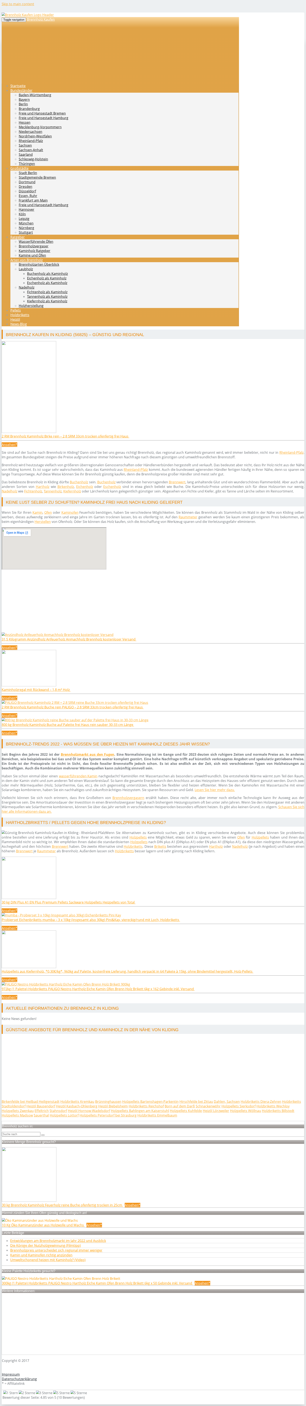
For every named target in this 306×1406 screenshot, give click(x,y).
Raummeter (188, 517)
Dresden (25, 186)
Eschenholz (112, 486)
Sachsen (25, 145)
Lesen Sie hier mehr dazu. (215, 790)
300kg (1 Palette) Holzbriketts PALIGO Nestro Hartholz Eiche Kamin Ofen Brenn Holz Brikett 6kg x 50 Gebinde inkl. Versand (97, 1283)
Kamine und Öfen (32, 255)
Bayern (24, 99)
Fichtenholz (33, 491)
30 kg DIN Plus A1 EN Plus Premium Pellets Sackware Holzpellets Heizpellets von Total (69, 902)
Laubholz (26, 269)
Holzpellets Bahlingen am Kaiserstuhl (140, 1110)
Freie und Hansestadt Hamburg (43, 118)
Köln (22, 214)
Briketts (160, 846)
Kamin (37, 512)
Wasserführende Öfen (36, 241)
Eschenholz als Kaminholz (47, 282)
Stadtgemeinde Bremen (37, 177)
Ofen (48, 512)
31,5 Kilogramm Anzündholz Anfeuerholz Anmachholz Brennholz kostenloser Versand (69, 639)
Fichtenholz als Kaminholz (47, 292)
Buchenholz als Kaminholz (47, 273)
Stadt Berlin (28, 173)
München (26, 223)
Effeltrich (42, 1110)
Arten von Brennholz (26, 260)
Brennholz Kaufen (41, 19)
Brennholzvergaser (34, 246)
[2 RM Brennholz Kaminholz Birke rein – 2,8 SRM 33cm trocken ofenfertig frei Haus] (29, 431)
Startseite (18, 86)
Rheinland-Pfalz (31, 140)
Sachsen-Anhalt (31, 150)
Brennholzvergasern (128, 797)
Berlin (23, 104)
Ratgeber (17, 237)
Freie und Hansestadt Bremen (42, 113)
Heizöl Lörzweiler (216, 1110)
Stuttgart (26, 232)
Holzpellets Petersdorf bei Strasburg (108, 1115)
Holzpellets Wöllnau (245, 1110)
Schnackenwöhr (208, 1106)
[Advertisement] (126, 603)
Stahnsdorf (58, 1110)
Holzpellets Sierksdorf (238, 1106)
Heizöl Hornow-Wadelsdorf (89, 1110)
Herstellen (43, 521)
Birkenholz (65, 486)
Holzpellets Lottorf (64, 1115)
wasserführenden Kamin (78, 776)
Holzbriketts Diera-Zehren (261, 1101)
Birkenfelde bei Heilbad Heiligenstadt (31, 1101)
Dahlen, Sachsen (227, 1101)
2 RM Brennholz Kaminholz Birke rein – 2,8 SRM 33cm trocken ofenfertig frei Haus (65, 436)
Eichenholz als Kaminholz (46, 278)
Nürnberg (26, 228)
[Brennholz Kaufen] (28, 14)
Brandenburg (29, 108)
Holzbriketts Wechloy (273, 1106)
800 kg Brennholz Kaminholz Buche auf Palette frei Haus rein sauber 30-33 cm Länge (68, 724)
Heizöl (15, 319)
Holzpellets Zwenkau (18, 1110)
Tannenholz (53, 491)
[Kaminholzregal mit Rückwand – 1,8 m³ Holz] (29, 685)
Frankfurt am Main (33, 200)
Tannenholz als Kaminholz (47, 296)
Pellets (15, 310)
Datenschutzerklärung (19, 1379)
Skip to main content (18, 4)
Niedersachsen (30, 131)
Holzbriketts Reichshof (146, 1106)
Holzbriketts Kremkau (77, 1101)
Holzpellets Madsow (17, 1115)
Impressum (11, 1374)
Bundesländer (21, 90)
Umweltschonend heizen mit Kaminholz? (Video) (48, 1260)
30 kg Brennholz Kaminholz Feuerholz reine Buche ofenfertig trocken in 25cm (62, 1205)
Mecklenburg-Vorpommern (40, 127)
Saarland (26, 154)
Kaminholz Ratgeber (34, 250)
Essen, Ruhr (28, 195)
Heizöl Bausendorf (40, 1106)
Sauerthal (41, 1115)
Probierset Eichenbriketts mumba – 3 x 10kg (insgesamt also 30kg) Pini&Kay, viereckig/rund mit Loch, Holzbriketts (91, 919)
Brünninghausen (108, 1101)
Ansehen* (9, 444)
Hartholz (42, 486)
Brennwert (177, 482)
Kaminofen (69, 512)
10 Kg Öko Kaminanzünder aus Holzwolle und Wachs (43, 1225)
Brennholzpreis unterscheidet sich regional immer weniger (56, 1250)
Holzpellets (138, 837)
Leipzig (24, 218)
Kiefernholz (72, 491)
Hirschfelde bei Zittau (196, 1101)
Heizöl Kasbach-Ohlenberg (76, 1106)
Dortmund (27, 182)
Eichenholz (84, 486)
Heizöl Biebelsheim (113, 1106)
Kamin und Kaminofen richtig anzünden (41, 1255)
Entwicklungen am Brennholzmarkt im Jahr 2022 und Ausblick (58, 1240)
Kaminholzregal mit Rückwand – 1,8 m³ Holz (36, 689)
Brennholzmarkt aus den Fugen (87, 754)
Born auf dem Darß (180, 1106)
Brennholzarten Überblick (39, 264)
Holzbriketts (19, 315)
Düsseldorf (27, 191)
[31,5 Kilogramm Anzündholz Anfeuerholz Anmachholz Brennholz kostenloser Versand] (57, 634)
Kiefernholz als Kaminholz (47, 301)
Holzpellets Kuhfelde (186, 1110)
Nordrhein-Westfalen (35, 136)
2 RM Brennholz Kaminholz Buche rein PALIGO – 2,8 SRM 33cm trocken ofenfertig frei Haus (73, 707)
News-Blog (18, 324)
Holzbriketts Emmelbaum (157, 1115)
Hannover (26, 209)
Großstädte (19, 168)
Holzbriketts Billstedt (278, 1110)
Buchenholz (79, 482)
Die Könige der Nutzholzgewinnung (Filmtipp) (45, 1245)
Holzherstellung (31, 305)
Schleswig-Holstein (33, 159)
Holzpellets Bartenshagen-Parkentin (150, 1101)
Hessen (24, 122)
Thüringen (27, 163)
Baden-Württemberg (35, 95)
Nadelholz (26, 287)
